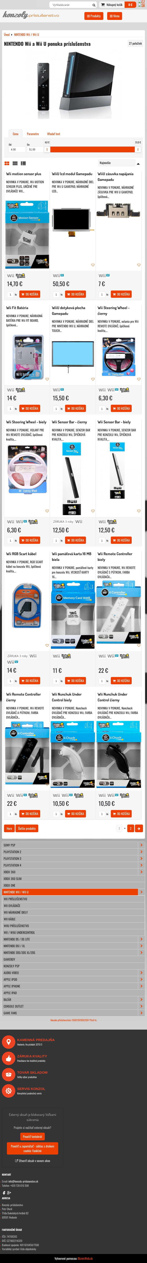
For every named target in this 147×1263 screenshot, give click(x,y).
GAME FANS (10, 1013)
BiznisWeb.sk (85, 1258)
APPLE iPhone (12, 986)
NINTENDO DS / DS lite (17, 939)
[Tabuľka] (23, 164)
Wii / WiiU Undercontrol (19, 932)
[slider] (47, 149)
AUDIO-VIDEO (11, 972)
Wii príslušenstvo (15, 899)
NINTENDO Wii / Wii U (16, 892)
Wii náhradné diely (16, 912)
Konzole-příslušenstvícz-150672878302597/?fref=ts (74, 1020)
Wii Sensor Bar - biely (114, 421)
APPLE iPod (10, 979)
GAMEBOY (9, 959)
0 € (130, 4)
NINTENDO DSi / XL (14, 946)
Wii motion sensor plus (23, 173)
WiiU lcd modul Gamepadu (72, 173)
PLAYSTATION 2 (12, 851)
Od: (10, 144)
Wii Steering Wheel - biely (26, 421)
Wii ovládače (12, 905)
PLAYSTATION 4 (12, 865)
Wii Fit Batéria (17, 307)
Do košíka (31, 294)
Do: (28, 144)
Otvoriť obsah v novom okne (34, 1160)
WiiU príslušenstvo (16, 925)
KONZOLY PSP (12, 966)
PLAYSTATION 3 (12, 858)
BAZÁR (7, 999)
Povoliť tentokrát (32, 1136)
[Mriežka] (7, 164)
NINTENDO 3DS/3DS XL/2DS (19, 952)
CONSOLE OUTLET (14, 1006)
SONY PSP (9, 845)
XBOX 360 (9, 872)
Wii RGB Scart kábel (21, 553)
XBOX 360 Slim (13, 878)
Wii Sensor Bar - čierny (69, 421)
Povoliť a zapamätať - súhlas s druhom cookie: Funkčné (32, 1148)
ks (15, 294)
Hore (9, 828)
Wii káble (10, 919)
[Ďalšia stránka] (139, 828)
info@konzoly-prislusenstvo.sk (23, 1181)
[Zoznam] (15, 164)
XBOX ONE (9, 885)
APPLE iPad (10, 993)
